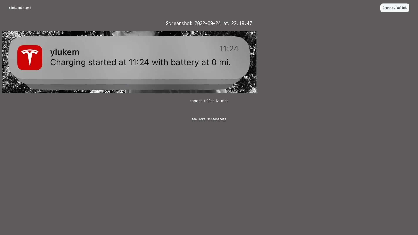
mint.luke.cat (20, 8)
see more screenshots (209, 119)
